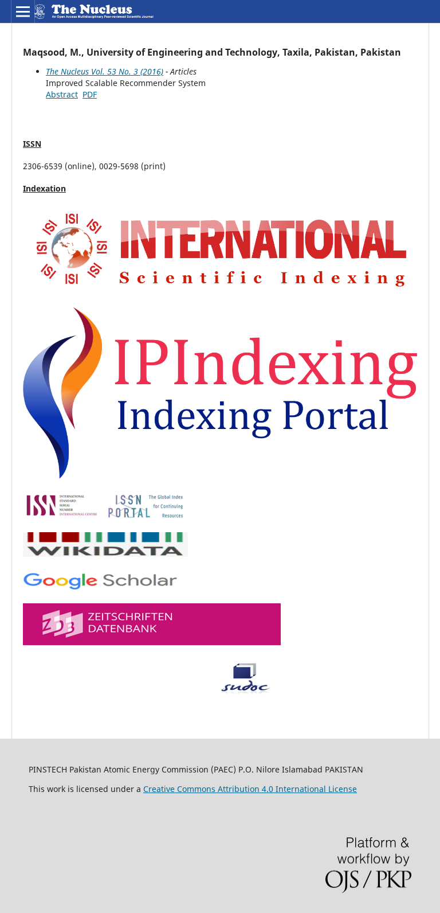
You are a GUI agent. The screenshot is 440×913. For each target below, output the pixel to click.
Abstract (62, 94)
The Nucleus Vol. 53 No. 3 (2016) (104, 71)
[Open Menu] (22, 11)
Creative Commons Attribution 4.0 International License (250, 788)
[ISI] (220, 291)
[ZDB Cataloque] (152, 642)
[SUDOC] (152, 691)
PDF (89, 94)
